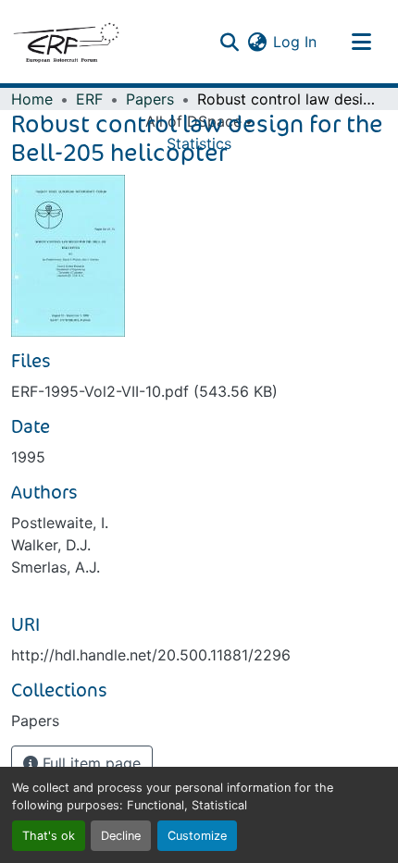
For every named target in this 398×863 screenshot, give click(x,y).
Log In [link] (295, 41)
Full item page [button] (89, 763)
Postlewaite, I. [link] (59, 522)
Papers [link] (150, 99)
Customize (197, 836)
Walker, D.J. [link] (51, 545)
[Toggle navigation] (361, 41)
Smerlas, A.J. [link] (55, 567)
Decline (121, 836)
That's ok (48, 836)
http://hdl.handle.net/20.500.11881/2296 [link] (151, 655)
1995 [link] (28, 457)
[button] (65, 41)
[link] (199, 391)
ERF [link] (89, 99)
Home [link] (32, 99)
